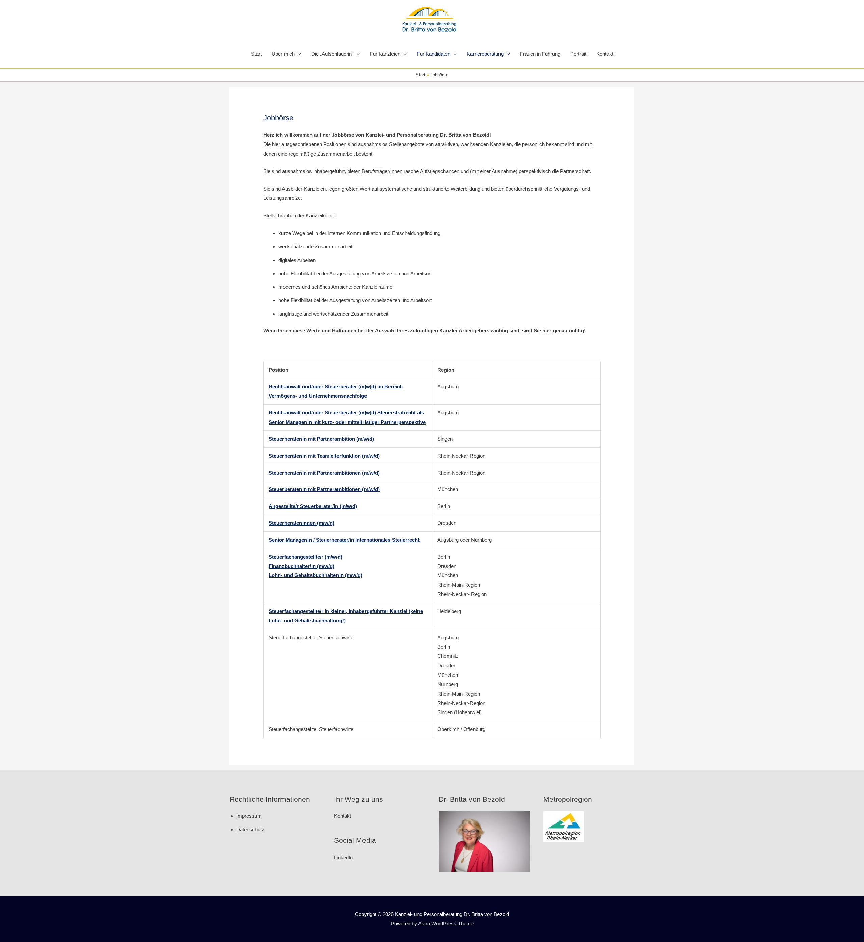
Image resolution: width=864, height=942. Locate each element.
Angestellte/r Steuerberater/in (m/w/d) (313, 506)
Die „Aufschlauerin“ (332, 54)
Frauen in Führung (540, 54)
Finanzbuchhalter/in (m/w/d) (301, 566)
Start (256, 54)
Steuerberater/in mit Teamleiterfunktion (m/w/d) (324, 456)
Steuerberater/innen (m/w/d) (301, 523)
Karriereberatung (485, 54)
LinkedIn (343, 857)
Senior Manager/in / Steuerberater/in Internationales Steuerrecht (344, 540)
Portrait (578, 54)
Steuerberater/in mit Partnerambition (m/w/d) (321, 439)
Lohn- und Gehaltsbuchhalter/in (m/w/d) (315, 575)
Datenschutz (250, 829)
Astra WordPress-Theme (446, 923)
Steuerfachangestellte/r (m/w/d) (305, 557)
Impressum (249, 816)
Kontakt (604, 54)
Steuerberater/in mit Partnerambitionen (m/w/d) (324, 473)
